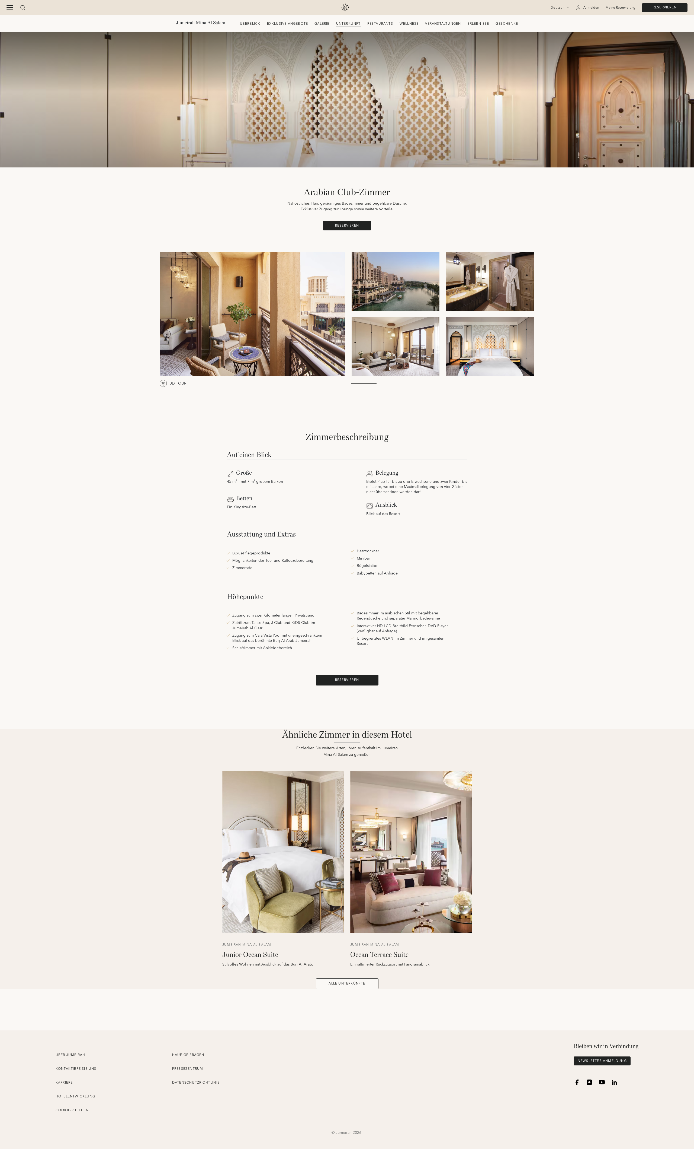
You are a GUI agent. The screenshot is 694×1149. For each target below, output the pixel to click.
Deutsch (558, 7)
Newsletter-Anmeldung (602, 1061)
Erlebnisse (478, 24)
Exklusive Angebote (287, 24)
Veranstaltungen (443, 24)
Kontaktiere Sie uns (76, 1069)
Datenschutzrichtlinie (196, 1082)
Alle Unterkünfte (347, 983)
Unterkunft (348, 24)
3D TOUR (178, 383)
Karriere (64, 1082)
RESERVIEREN (665, 7)
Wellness (409, 24)
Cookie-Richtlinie (74, 1110)
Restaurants (380, 24)
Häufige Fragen (188, 1055)
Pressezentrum (187, 1069)
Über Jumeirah (70, 1055)
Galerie (321, 24)
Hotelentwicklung (75, 1096)
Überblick (250, 24)
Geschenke (507, 24)
